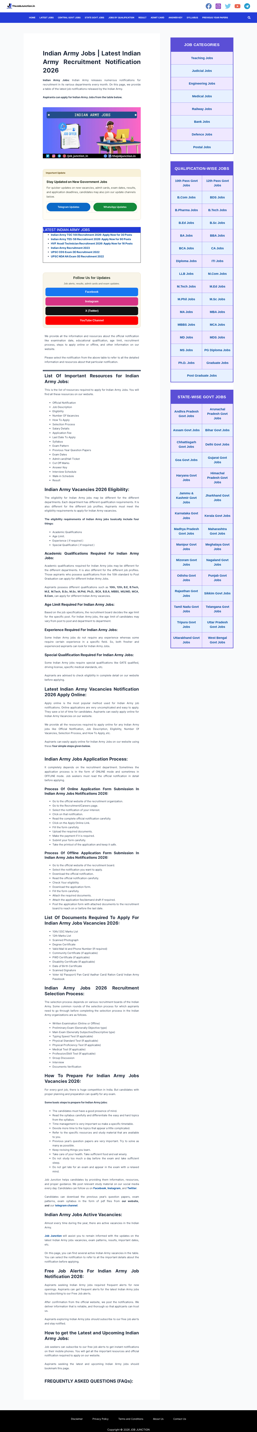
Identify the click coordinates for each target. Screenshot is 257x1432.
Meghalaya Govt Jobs (217, 547)
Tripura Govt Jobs (186, 625)
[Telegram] (247, 6)
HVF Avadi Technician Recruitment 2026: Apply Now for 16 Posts (92, 243)
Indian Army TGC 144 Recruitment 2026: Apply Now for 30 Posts (91, 234)
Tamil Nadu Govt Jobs (186, 609)
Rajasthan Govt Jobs (186, 593)
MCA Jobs (217, 324)
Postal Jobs (202, 147)
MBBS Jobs (186, 324)
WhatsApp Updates (115, 206)
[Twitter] (228, 6)
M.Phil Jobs (186, 299)
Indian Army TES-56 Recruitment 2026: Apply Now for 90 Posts (91, 239)
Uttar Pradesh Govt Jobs (217, 625)
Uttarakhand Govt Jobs (186, 640)
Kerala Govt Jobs (217, 515)
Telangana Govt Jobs (217, 609)
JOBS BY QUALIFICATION (121, 17)
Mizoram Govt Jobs (186, 562)
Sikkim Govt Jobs (217, 593)
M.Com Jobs (217, 273)
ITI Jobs (217, 261)
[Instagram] (218, 6)
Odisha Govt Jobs (186, 578)
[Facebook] (208, 6)
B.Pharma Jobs (186, 210)
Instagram (91, 301)
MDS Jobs (217, 337)
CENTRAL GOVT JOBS (69, 17)
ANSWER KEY (176, 17)
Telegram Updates (68, 206)
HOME (32, 17)
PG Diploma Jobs (217, 350)
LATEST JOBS (47, 17)
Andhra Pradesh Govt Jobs (186, 414)
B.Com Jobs (186, 197)
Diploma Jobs (186, 261)
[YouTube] (237, 6)
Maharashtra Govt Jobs (217, 531)
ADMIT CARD (157, 17)
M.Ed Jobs (217, 286)
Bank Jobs (202, 121)
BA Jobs (186, 235)
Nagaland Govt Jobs (217, 562)
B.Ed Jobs (186, 223)
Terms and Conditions (130, 1418)
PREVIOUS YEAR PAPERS (215, 17)
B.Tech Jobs (217, 210)
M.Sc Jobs (217, 299)
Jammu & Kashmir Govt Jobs (186, 498)
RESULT (142, 17)
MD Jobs (186, 337)
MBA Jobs (217, 312)
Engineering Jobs (202, 83)
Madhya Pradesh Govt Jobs (186, 531)
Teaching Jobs (202, 58)
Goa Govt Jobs (186, 460)
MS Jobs (186, 350)
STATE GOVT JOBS (94, 17)
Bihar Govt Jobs (217, 430)
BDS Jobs (217, 197)
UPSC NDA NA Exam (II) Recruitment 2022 (77, 256)
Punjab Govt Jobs (217, 578)
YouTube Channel (92, 320)
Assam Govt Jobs (186, 430)
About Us (158, 1418)
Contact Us (179, 1418)
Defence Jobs (202, 134)
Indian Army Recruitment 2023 (70, 248)
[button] (249, 18)
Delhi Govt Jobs (217, 444)
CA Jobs (217, 248)
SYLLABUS (192, 17)
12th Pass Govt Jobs (217, 183)
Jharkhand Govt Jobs (217, 498)
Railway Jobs (202, 109)
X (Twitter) (91, 310)
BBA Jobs (217, 235)
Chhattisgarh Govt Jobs (186, 444)
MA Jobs (186, 312)
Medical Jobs (202, 96)
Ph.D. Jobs (186, 363)
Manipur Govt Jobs (186, 547)
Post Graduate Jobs (202, 375)
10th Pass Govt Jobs (186, 183)
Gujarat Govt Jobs (217, 460)
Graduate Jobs (217, 363)
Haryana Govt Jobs (186, 478)
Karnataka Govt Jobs (186, 516)
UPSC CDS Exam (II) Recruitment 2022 (75, 252)
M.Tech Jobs (186, 286)
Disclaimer (77, 1418)
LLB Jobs (186, 273)
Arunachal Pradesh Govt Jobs (217, 413)
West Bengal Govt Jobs (217, 640)
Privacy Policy (100, 1418)
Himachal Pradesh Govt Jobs (217, 477)
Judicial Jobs (202, 71)
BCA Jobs (186, 248)
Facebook (91, 291)
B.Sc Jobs (217, 223)
